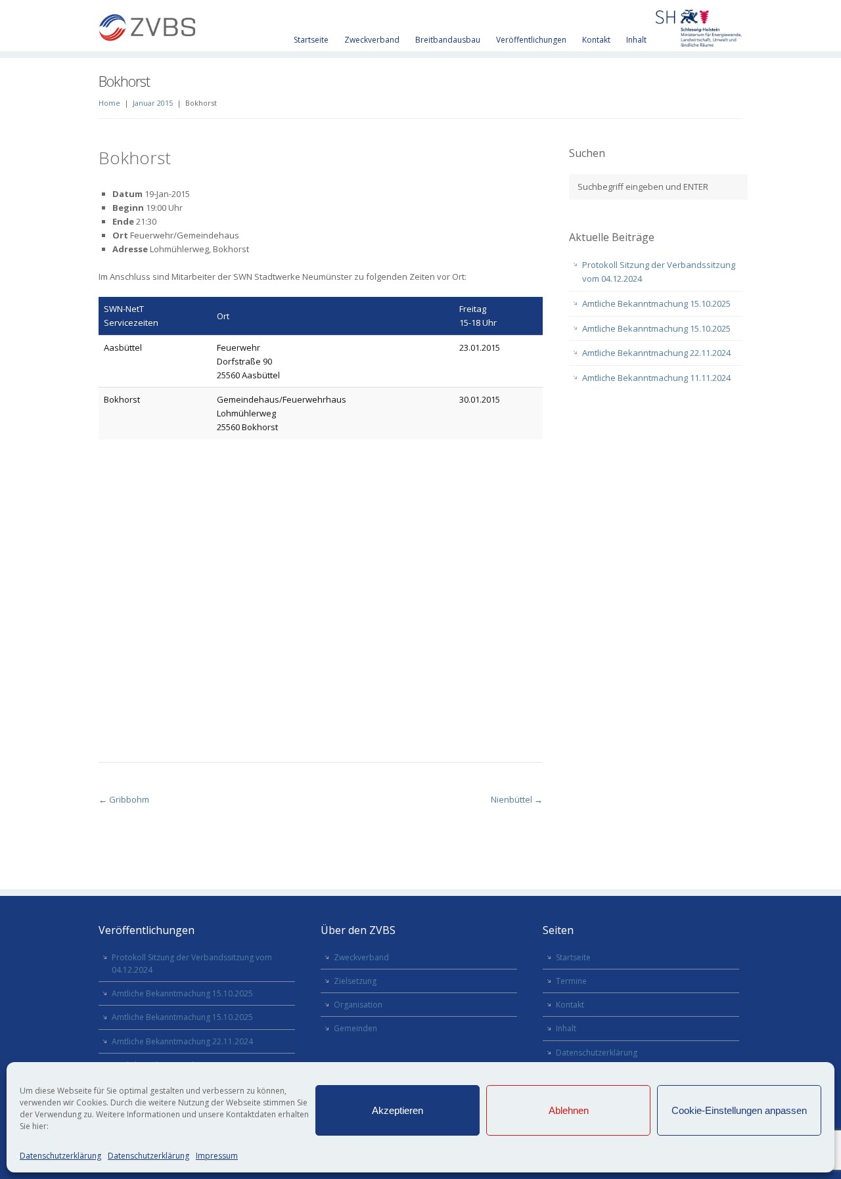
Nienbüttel (511, 799)
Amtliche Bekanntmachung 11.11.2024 (656, 378)
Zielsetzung (355, 981)
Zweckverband (371, 39)
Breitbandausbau (447, 39)
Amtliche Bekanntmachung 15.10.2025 (656, 303)
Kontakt (596, 39)
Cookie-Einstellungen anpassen (739, 1110)
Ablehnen (569, 1110)
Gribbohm (129, 799)
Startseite (311, 39)
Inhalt (636, 39)
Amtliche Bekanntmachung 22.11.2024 (656, 353)
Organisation (358, 1004)
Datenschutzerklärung (60, 1155)
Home (109, 103)
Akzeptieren (397, 1110)
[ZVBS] (148, 29)
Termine (571, 981)
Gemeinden (355, 1028)
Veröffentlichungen (531, 39)
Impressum (217, 1155)
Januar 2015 (153, 103)
